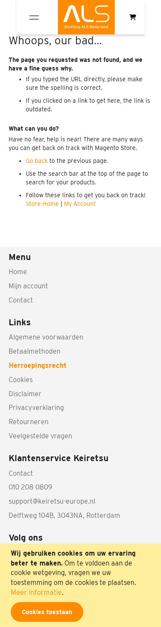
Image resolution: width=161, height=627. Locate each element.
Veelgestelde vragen (40, 436)
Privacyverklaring (36, 408)
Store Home (42, 203)
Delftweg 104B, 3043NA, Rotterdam (64, 515)
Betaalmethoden (35, 351)
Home (18, 272)
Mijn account (28, 286)
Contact (21, 300)
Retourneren (29, 422)
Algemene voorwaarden (46, 337)
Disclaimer (25, 394)
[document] (81, 585)
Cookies (21, 380)
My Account (80, 203)
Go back (37, 160)
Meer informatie (36, 592)
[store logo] (86, 17)
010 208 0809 (30, 487)
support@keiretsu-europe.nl (52, 501)
